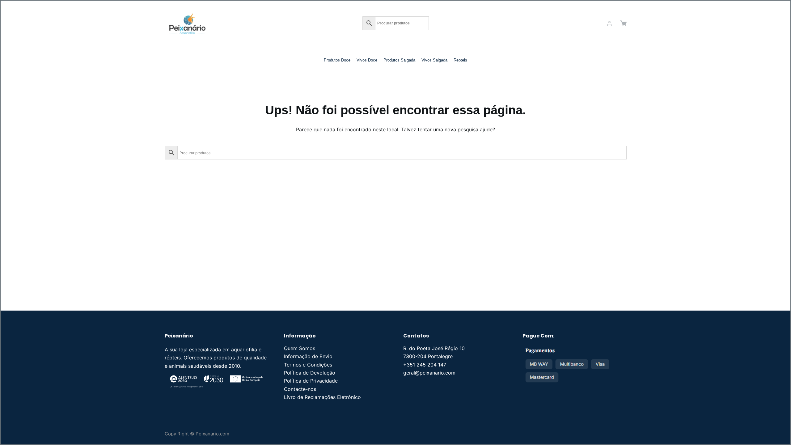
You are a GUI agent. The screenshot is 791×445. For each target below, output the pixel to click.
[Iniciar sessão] (609, 23)
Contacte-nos (300, 389)
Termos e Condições (308, 365)
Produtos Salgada (399, 60)
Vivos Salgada (434, 60)
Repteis (460, 60)
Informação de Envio (308, 356)
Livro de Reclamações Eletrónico (322, 397)
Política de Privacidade (311, 381)
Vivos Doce (367, 60)
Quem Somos (299, 348)
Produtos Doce (337, 60)
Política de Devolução (309, 373)
